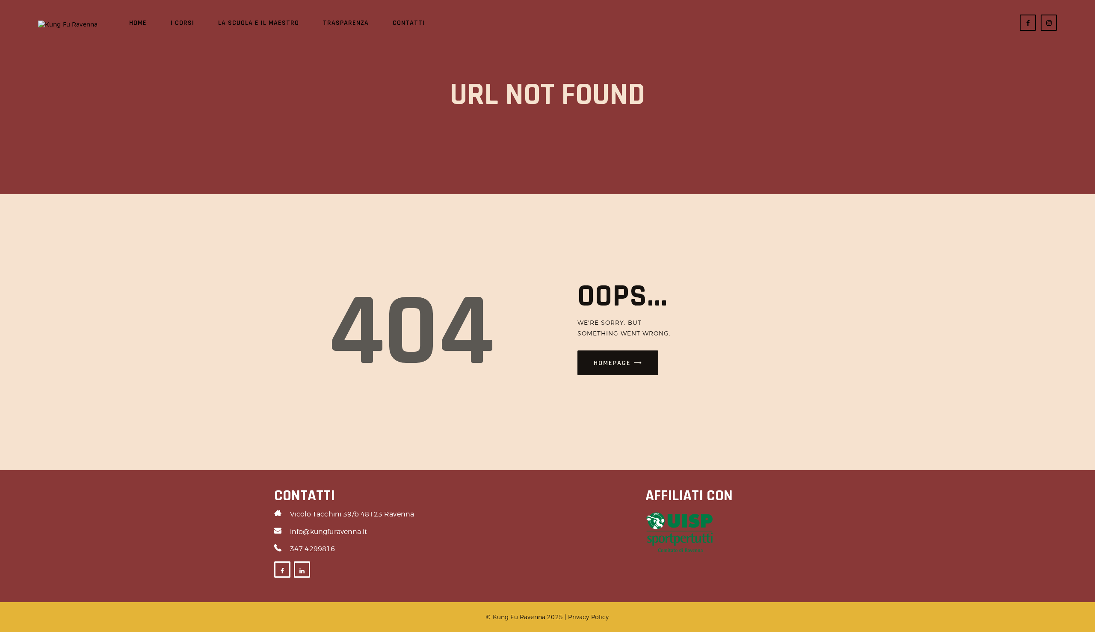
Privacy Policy (588, 616)
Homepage (612, 363)
